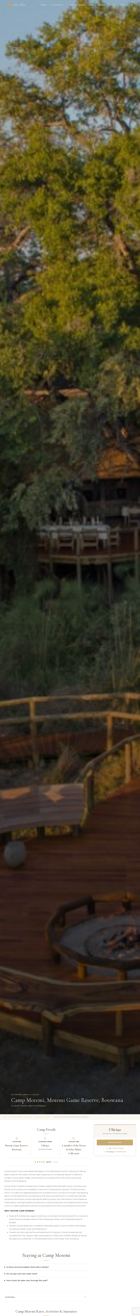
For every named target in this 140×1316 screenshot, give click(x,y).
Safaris (43, 5)
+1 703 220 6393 (117, 1148)
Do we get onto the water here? (21, 1274)
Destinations (57, 5)
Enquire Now (115, 1142)
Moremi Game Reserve (42, 1117)
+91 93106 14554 (120, 1152)
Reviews (101, 5)
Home (5, 1117)
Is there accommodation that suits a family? (27, 1267)
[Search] (132, 5)
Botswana (28, 1117)
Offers (91, 5)
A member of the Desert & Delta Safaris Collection (74, 1149)
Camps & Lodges (77, 5)
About (112, 5)
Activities (10, 1296)
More (122, 5)
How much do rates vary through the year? (27, 1280)
